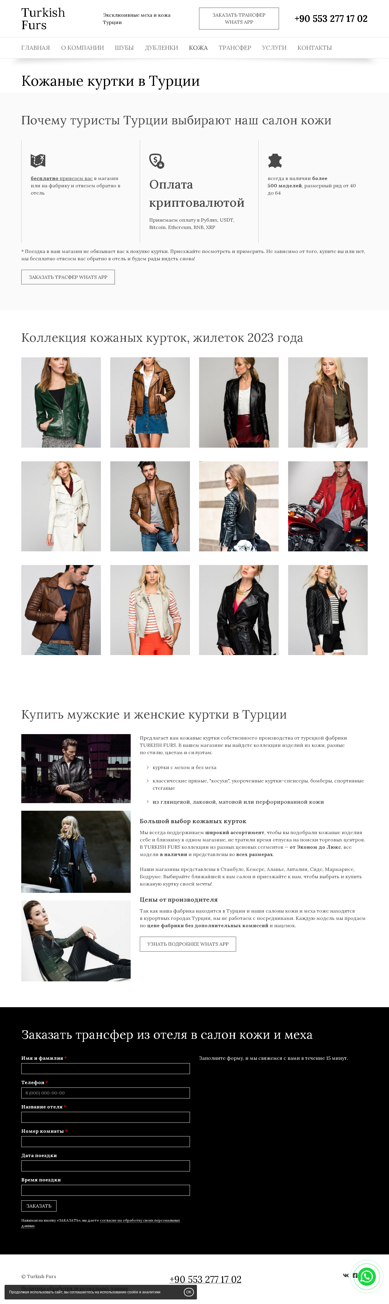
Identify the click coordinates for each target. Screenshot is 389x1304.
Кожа (198, 47)
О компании (82, 47)
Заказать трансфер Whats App (238, 18)
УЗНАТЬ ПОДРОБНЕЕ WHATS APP (188, 944)
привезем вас (62, 178)
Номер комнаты (42, 1131)
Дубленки (161, 47)
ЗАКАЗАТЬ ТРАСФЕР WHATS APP (68, 277)
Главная (35, 47)
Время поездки (41, 1180)
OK (188, 1292)
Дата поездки (39, 1155)
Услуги (274, 47)
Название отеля (42, 1107)
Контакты (315, 47)
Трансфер (235, 47)
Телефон (32, 1082)
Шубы (124, 47)
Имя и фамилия (42, 1058)
